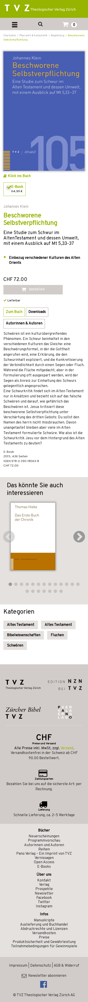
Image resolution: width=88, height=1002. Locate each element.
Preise (44, 937)
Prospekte (44, 889)
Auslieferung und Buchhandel (44, 924)
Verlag (44, 885)
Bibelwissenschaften (23, 635)
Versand (66, 748)
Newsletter (44, 893)
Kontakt (44, 880)
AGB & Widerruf (66, 965)
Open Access (44, 862)
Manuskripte (44, 920)
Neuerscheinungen (44, 836)
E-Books (44, 867)
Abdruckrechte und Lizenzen (44, 929)
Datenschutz (40, 965)
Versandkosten (44, 933)
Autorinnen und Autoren (44, 845)
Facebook (44, 898)
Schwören (15, 645)
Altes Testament (20, 625)
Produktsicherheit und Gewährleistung (44, 942)
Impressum (18, 965)
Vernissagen (44, 858)
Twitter (44, 902)
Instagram (44, 906)
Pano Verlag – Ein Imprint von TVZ (44, 854)
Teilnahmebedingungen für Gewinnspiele (44, 946)
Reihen (44, 849)
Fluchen (57, 635)
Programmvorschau (44, 840)
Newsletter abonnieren (46, 976)
